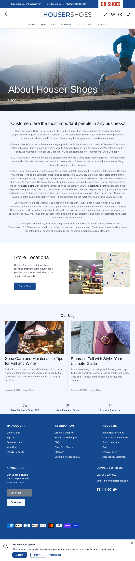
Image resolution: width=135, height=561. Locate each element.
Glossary (59, 452)
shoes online (27, 185)
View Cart (12, 447)
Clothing (67, 25)
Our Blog (68, 315)
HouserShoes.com (96, 185)
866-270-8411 (109, 474)
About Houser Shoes (113, 432)
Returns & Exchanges (65, 437)
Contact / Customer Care (115, 437)
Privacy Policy (109, 452)
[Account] (106, 15)
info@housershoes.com (116, 480)
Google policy (111, 549)
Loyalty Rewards (15, 452)
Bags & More (85, 25)
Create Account (15, 442)
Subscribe (16, 502)
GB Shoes (119, 3)
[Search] (7, 14)
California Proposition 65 (67, 457)
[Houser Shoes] (67, 14)
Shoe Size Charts (63, 447)
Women (32, 25)
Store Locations (110, 442)
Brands (102, 25)
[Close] (131, 542)
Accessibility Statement (114, 457)
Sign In (10, 437)
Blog (104, 447)
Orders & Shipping (64, 432)
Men (43, 25)
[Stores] (113, 15)
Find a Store (24, 286)
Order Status (13, 432)
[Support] (120, 15)
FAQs (57, 442)
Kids (53, 25)
